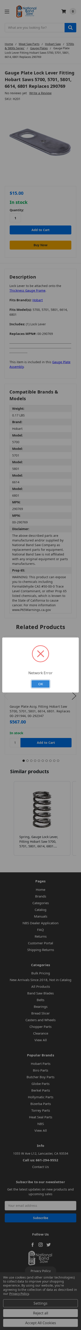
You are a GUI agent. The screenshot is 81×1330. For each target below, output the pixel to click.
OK (40, 684)
